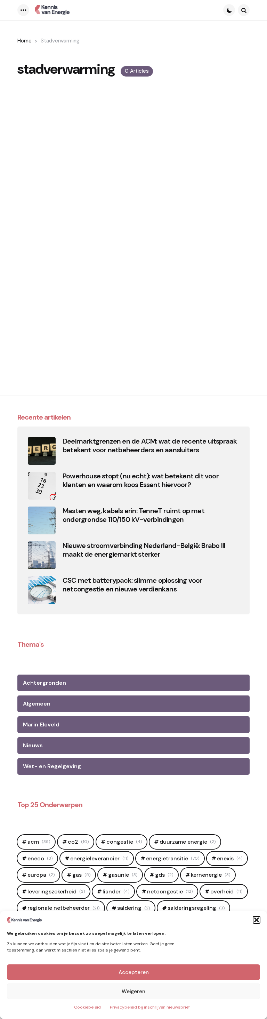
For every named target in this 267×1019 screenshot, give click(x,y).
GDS (164, 874)
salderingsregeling (196, 907)
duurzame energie (188, 841)
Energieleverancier (99, 858)
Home (24, 40)
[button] (256, 919)
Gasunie (122, 874)
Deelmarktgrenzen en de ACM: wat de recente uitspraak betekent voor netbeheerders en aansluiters (150, 445)
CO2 (78, 841)
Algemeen (36, 703)
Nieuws (33, 745)
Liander (116, 891)
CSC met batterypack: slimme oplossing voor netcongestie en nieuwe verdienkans (132, 585)
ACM (38, 841)
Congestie (124, 841)
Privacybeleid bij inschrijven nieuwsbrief (150, 1007)
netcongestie (170, 891)
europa (41, 874)
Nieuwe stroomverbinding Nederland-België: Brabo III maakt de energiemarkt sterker (144, 550)
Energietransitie (172, 858)
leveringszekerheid (56, 891)
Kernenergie (210, 874)
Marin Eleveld (41, 724)
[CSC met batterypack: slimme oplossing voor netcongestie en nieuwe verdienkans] (42, 590)
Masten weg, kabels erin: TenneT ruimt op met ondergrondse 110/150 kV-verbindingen (133, 515)
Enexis (229, 858)
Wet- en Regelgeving (52, 766)
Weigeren (133, 991)
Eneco (39, 858)
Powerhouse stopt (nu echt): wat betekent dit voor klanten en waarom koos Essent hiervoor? (141, 480)
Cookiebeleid (87, 1007)
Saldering (133, 907)
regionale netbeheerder (63, 907)
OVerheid (226, 891)
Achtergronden (44, 682)
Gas (81, 874)
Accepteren (134, 972)
